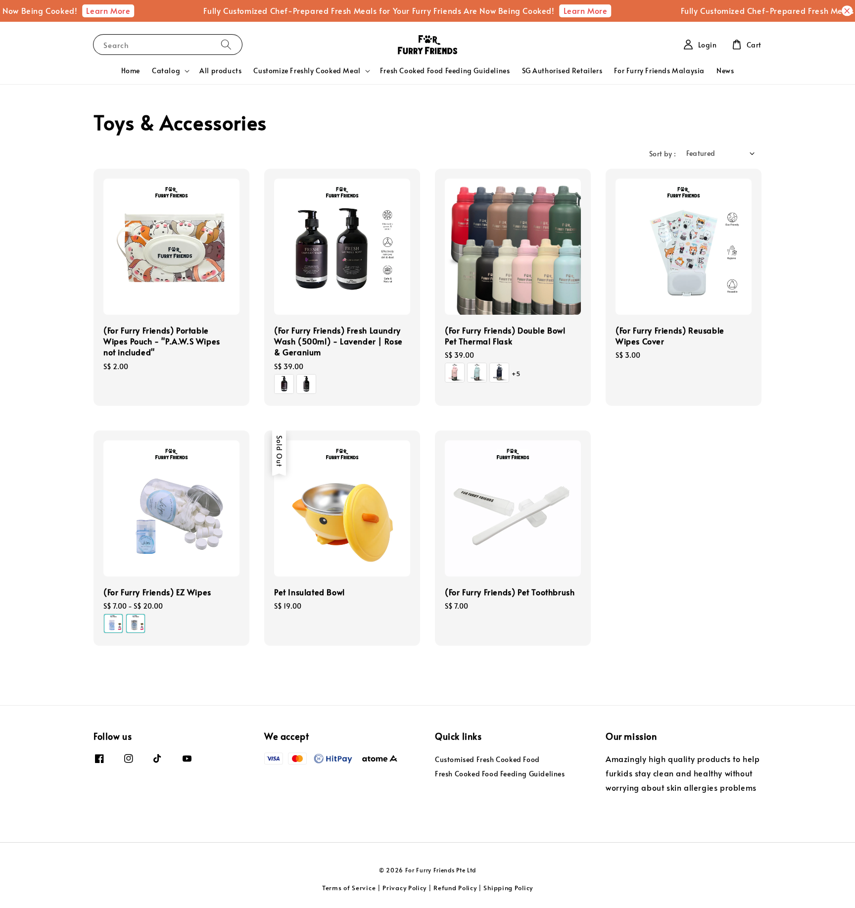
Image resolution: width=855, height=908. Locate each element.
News (725, 70)
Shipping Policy (508, 887)
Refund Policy (454, 887)
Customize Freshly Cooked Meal (306, 70)
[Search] (226, 44)
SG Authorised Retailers (562, 70)
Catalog (166, 70)
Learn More (95, 10)
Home (130, 70)
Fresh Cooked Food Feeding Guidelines (445, 70)
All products (220, 70)
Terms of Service (349, 887)
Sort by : (662, 153)
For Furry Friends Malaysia (659, 70)
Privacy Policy (404, 887)
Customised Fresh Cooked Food (487, 759)
